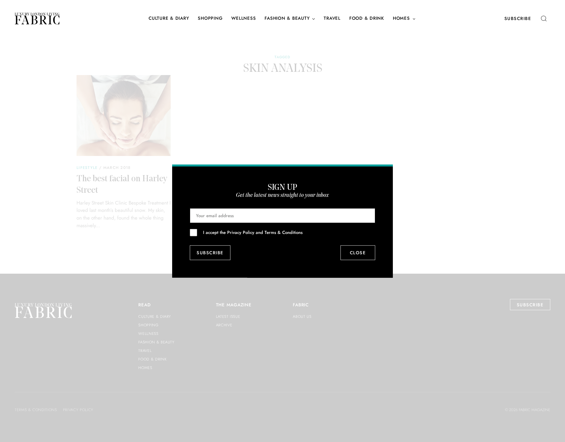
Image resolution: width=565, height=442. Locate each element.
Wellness (243, 18)
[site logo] (37, 18)
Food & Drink (366, 18)
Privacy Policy (240, 232)
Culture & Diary (169, 18)
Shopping (210, 18)
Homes (401, 18)
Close (358, 253)
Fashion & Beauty (287, 18)
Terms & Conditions (284, 232)
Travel (332, 18)
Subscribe (517, 18)
